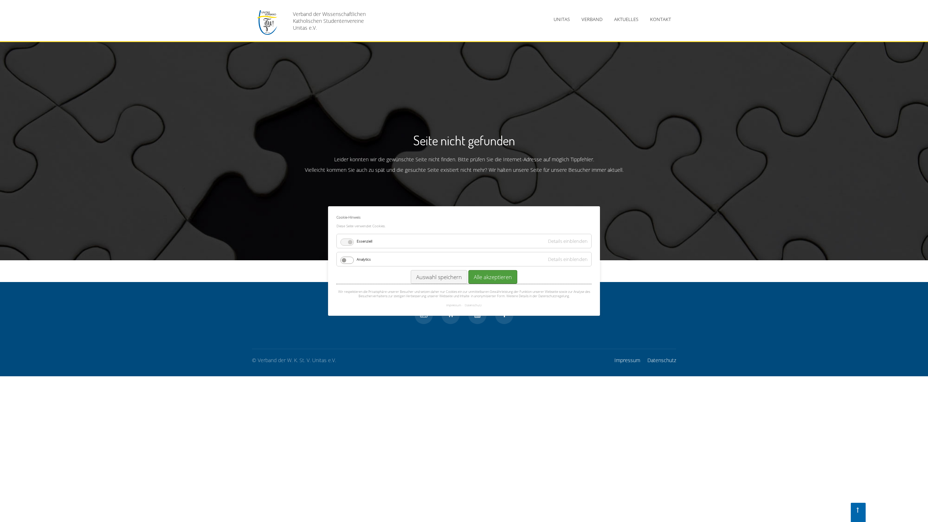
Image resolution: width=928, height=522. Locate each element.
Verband (591, 19)
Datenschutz (661, 360)
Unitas (562, 19)
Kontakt (660, 19)
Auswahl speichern (439, 277)
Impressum (627, 360)
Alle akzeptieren (493, 277)
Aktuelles (626, 19)
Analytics (364, 259)
